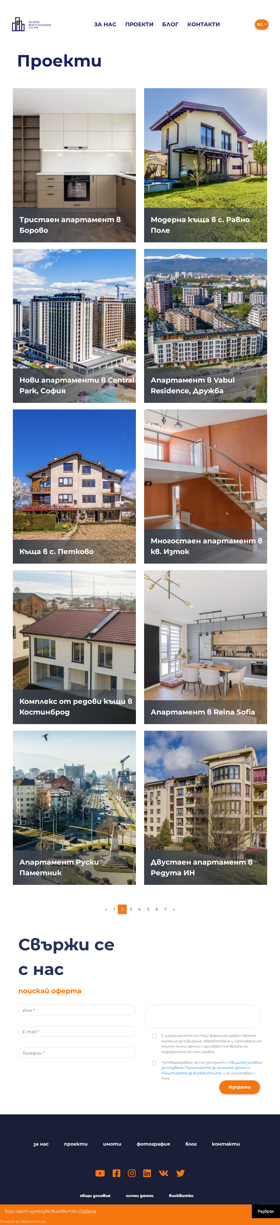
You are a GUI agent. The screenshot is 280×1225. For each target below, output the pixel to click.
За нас (105, 24)
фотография (153, 1144)
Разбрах (266, 1211)
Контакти (203, 24)
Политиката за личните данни (216, 1067)
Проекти (139, 24)
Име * (28, 1010)
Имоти (112, 1144)
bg (260, 24)
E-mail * (30, 1031)
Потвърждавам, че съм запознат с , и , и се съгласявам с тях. (211, 1070)
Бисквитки (181, 1195)
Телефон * (33, 1053)
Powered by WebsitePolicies (23, 1222)
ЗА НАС (41, 1144)
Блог (170, 24)
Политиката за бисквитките (191, 1073)
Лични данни (140, 1195)
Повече (87, 1211)
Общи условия (95, 1195)
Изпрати (240, 1087)
